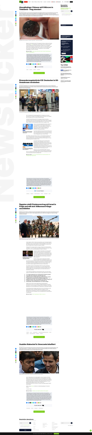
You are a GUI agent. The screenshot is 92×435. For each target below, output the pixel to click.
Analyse (34, 423)
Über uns (53, 425)
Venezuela (36, 408)
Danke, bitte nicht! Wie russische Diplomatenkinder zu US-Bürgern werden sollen (27, 132)
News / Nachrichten (37, 193)
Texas (42, 193)
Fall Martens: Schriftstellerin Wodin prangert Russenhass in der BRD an (66, 81)
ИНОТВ (34, 426)
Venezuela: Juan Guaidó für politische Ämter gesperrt (40, 390)
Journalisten (53, 429)
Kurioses (31, 69)
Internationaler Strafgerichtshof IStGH (43, 332)
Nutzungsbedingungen (54, 424)
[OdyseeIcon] (68, 1)
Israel (50, 332)
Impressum (53, 422)
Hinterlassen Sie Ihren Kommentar (39, 411)
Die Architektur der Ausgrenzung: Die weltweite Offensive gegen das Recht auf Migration (28, 149)
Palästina (38, 333)
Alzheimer (28, 193)
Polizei (32, 408)
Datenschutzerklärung (54, 423)
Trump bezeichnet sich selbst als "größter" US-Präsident (65, 78)
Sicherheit (38, 69)
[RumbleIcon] (67, 1)
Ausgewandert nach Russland (45, 424)
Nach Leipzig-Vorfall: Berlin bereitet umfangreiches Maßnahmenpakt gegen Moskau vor (66, 74)
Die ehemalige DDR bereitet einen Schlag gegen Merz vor (66, 70)
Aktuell (34, 422)
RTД (34, 427)
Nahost (27, 333)
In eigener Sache (54, 428)
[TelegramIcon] (64, 1)
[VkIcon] (66, 1)
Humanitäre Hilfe (35, 332)
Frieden (28, 332)
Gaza (31, 332)
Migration (32, 193)
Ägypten (41, 333)
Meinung (35, 424)
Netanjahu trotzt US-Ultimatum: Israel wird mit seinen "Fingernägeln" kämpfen (27, 258)
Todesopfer (45, 193)
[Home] (21, 2)
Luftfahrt (35, 69)
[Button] (71, 11)
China (27, 69)
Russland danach (45, 423)
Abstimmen (63, 53)
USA (49, 193)
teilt (31, 44)
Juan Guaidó (28, 408)
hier (46, 433)
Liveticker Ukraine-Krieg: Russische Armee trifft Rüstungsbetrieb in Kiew (66, 67)
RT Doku (44, 427)
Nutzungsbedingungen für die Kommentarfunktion (55, 427)
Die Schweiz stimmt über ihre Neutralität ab (66, 41)
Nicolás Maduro (41, 408)
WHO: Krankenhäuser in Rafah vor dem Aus (38, 294)
